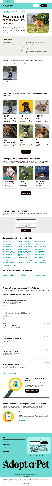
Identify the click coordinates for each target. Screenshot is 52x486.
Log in (36, 5)
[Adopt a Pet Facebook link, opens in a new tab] (28, 456)
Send (44, 442)
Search (26, 230)
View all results (26, 151)
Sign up (44, 5)
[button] (13, 87)
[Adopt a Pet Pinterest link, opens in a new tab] (34, 456)
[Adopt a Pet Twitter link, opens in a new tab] (31, 456)
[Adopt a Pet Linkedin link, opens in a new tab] (42, 456)
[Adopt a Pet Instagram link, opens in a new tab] (39, 456)
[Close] (49, 479)
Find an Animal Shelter (32, 390)
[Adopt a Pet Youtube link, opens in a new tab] (37, 456)
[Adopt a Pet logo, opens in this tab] (26, 466)
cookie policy (5, 480)
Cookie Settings (26, 476)
